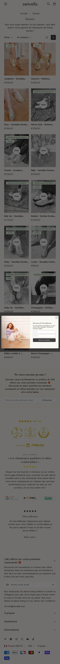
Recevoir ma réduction (44, 340)
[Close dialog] (56, 317)
